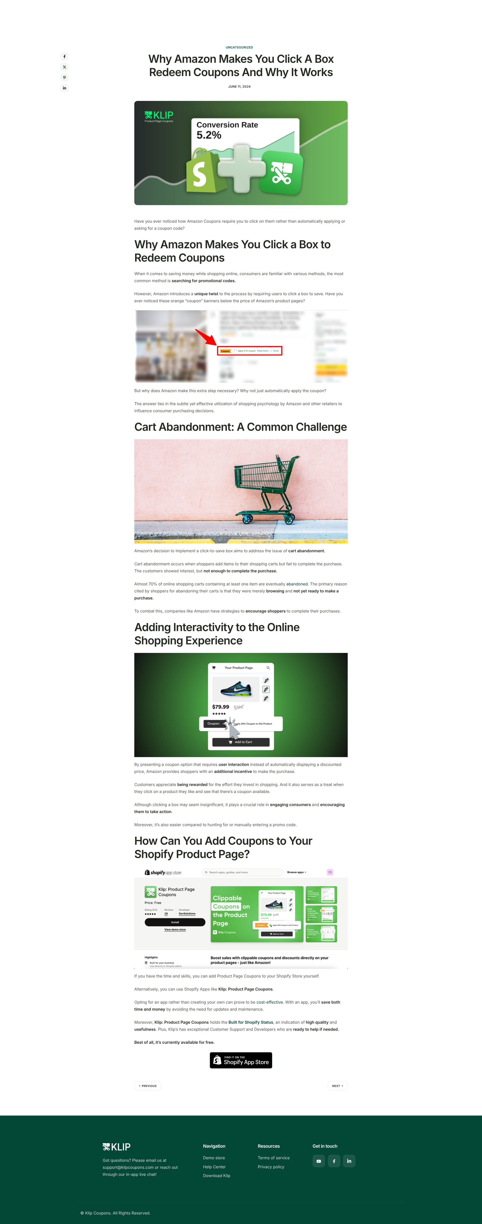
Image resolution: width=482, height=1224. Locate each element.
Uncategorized (239, 47)
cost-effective (270, 1002)
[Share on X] (64, 67)
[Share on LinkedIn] (64, 88)
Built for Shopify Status (250, 1022)
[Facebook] (334, 1161)
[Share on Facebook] (64, 56)
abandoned (297, 583)
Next (336, 1086)
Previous (149, 1086)
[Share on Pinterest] (64, 77)
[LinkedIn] (349, 1161)
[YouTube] (319, 1161)
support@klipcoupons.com (128, 1167)
